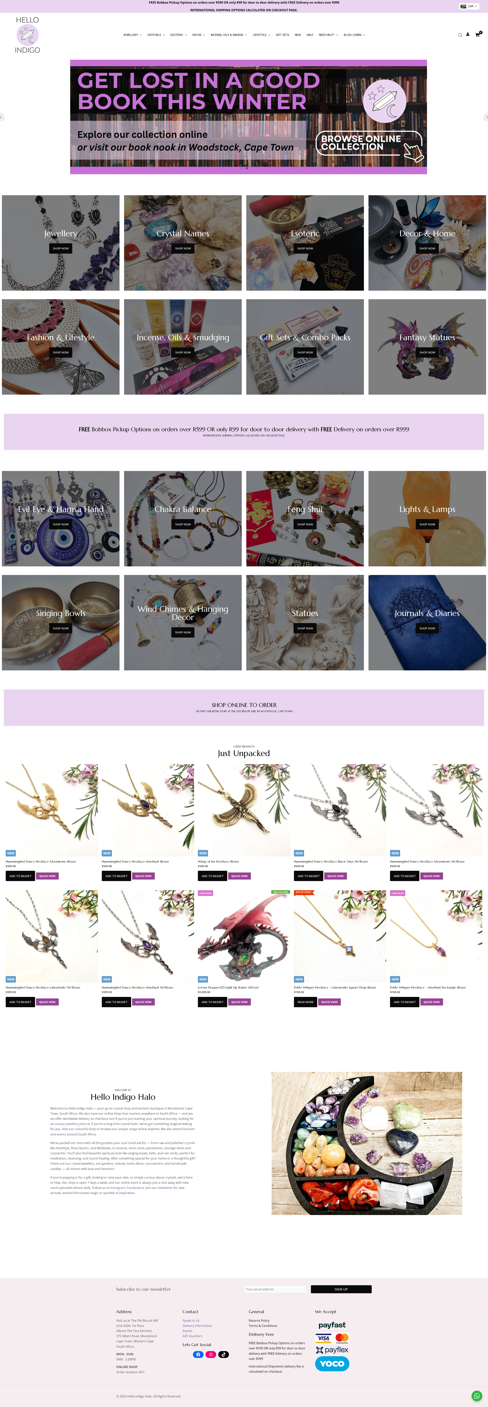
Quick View (47, 876)
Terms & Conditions (263, 1326)
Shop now (61, 248)
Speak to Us (191, 1320)
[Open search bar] (460, 35)
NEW (298, 35)
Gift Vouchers (192, 1336)
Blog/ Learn (352, 35)
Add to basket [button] (20, 876)
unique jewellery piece (71, 1124)
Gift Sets (282, 35)
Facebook (134, 1188)
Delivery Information (197, 1326)
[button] (140, 35)
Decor (197, 35)
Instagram (118, 1188)
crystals (189, 1143)
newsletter (165, 1188)
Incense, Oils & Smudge (227, 35)
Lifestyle (259, 35)
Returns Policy (259, 1320)
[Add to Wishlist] (93, 770)
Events (187, 1331)
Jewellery (130, 35)
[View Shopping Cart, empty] (477, 35)
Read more (306, 1002)
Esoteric (176, 35)
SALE (310, 35)
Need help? (327, 35)
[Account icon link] (468, 34)
